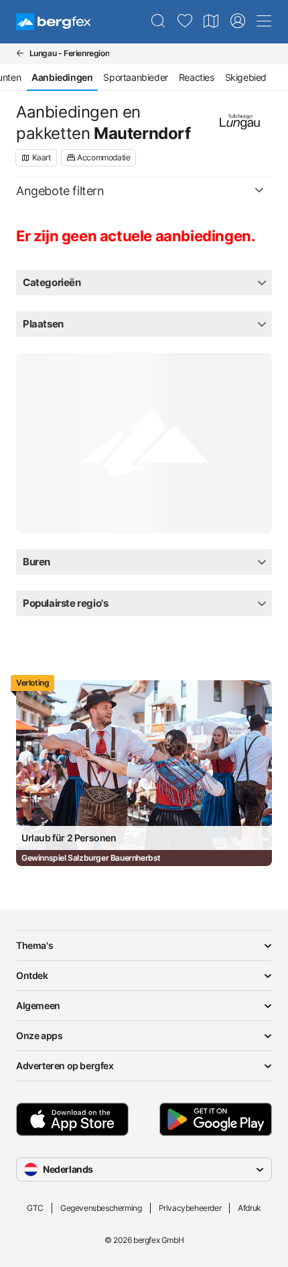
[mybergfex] (237, 21)
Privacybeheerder (190, 1208)
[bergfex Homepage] (53, 21)
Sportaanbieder (135, 77)
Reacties (196, 77)
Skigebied (246, 77)
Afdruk (249, 1208)
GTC (35, 1208)
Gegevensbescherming (100, 1208)
